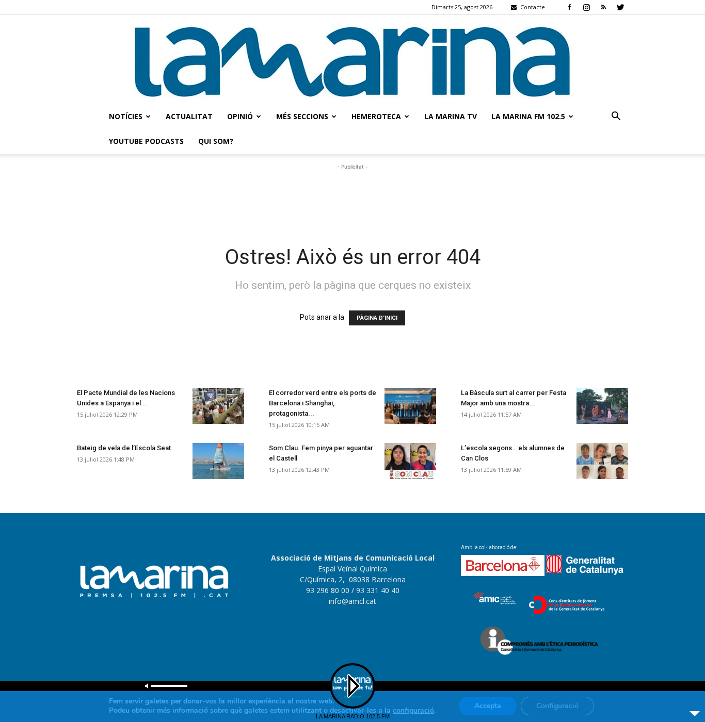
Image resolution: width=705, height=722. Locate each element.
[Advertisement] (352, 195)
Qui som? (215, 141)
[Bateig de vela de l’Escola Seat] (218, 461)
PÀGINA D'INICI (377, 318)
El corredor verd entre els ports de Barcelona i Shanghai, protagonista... (322, 403)
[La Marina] (352, 59)
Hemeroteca (376, 116)
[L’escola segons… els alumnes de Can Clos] (602, 461)
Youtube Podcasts (146, 141)
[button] (615, 117)
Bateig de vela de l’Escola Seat (124, 448)
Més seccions (302, 116)
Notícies (125, 116)
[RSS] (603, 7)
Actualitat (189, 116)
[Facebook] (569, 7)
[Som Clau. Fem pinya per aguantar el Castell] (410, 461)
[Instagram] (586, 7)
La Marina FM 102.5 (528, 116)
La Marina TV (450, 116)
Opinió (240, 116)
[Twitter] (620, 7)
